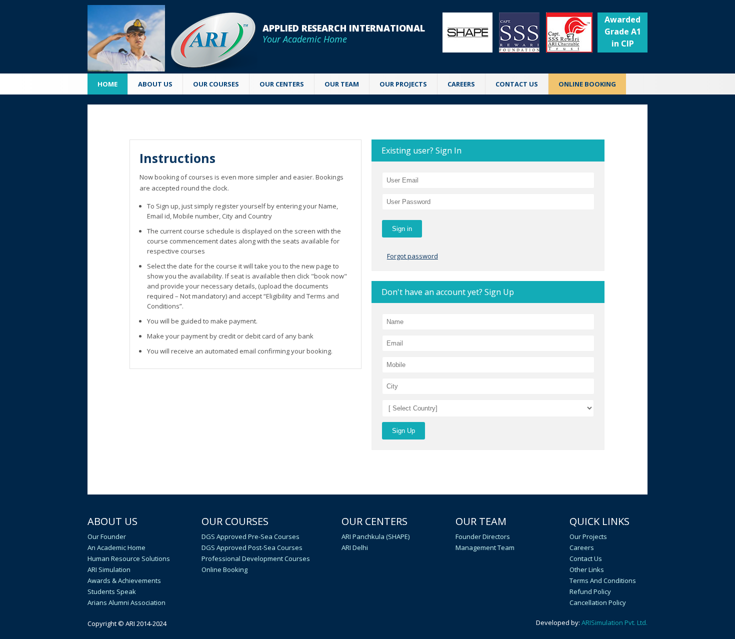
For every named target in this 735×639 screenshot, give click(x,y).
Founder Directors (483, 536)
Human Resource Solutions (129, 558)
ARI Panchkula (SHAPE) (376, 536)
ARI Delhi (355, 547)
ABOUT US (155, 84)
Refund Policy (590, 591)
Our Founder (107, 536)
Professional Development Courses (256, 558)
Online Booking (225, 569)
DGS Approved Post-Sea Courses (252, 547)
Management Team (485, 547)
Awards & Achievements (124, 580)
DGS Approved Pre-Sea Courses (251, 536)
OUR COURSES (216, 84)
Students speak (112, 591)
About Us (113, 521)
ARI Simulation (109, 569)
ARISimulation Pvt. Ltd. (615, 622)
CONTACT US (517, 84)
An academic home (117, 547)
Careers (582, 547)
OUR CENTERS (282, 84)
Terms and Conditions (603, 580)
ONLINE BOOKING (587, 84)
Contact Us (586, 558)
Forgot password (412, 256)
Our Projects (403, 84)
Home (108, 84)
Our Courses (235, 521)
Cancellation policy (598, 602)
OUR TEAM (341, 84)
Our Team (481, 521)
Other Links (587, 569)
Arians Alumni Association (127, 602)
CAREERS (461, 84)
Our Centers (375, 521)
